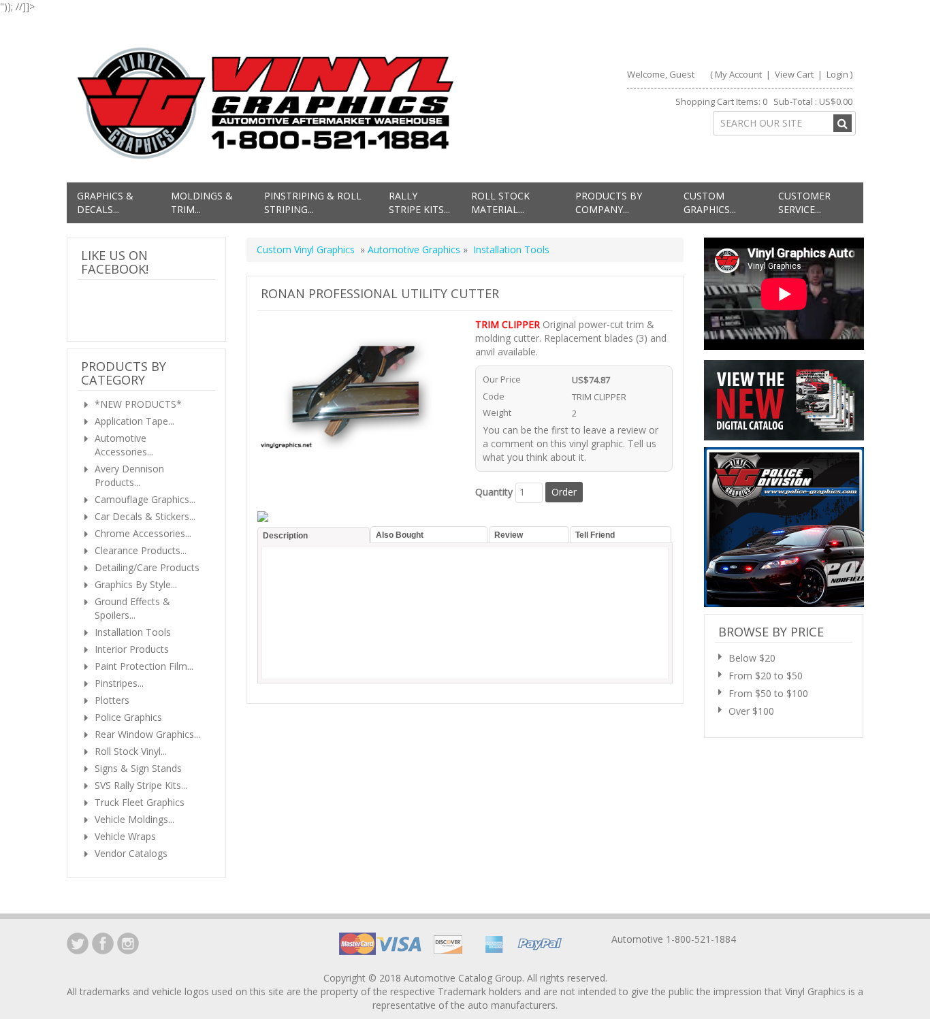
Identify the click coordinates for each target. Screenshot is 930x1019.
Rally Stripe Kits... (419, 202)
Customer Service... (804, 202)
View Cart (795, 74)
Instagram (128, 943)
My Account (738, 74)
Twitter (78, 943)
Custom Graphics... (710, 202)
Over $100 (751, 711)
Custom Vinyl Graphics (306, 249)
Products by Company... (608, 202)
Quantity (494, 491)
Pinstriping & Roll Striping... (313, 202)
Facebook (103, 943)
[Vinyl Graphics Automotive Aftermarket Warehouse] (265, 103)
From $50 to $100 (768, 693)
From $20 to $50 (765, 675)
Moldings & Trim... (202, 202)
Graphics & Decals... (105, 202)
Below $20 (751, 657)
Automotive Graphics (415, 249)
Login (837, 74)
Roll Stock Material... (500, 202)
